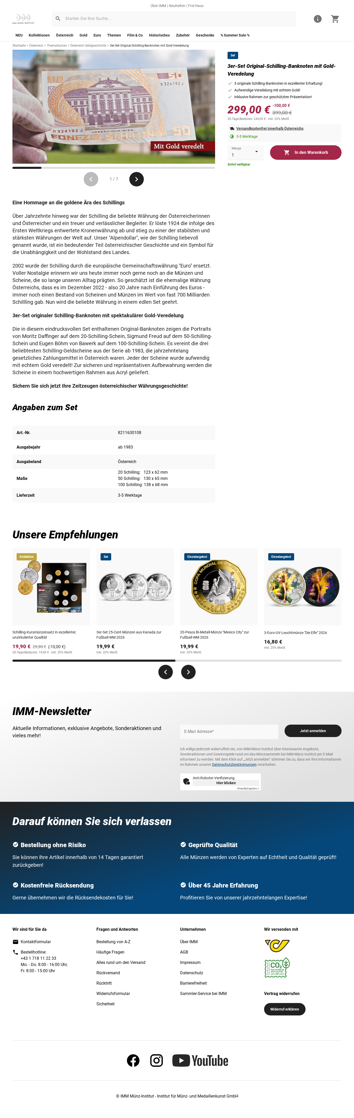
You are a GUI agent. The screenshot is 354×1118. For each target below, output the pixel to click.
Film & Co (135, 35)
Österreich (64, 35)
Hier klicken (226, 783)
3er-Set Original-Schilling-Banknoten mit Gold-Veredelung (149, 45)
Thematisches (57, 45)
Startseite (19, 45)
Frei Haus (195, 6)
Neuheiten (177, 6)
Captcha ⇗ (248, 788)
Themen (114, 35)
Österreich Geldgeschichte (88, 45)
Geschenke (205, 35)
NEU (19, 35)
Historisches (159, 35)
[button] (58, 19)
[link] (23, 19)
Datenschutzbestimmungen (234, 764)
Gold (83, 35)
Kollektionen (39, 35)
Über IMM (158, 6)
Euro (97, 35)
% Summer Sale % (235, 35)
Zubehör (183, 35)
